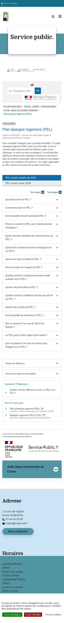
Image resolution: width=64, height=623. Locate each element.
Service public (39, 69)
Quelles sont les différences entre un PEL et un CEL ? (32, 391)
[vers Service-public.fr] (40, 98)
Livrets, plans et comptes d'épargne (20, 110)
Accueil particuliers (12, 106)
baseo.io (28, 436)
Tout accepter (12, 614)
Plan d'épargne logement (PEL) (25, 408)
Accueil (11, 69)
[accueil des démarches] (32, 84)
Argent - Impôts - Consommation (40, 106)
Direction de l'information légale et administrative (23, 434)
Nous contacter (18, 531)
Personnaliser (53, 614)
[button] (32, 200)
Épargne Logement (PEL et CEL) (26, 415)
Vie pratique (23, 69)
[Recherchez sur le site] (55, 16)
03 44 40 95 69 (10, 3)
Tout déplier (53, 192)
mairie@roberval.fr (17, 523)
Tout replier (35, 192)
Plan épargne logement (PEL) (17, 114)
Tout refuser (33, 614)
